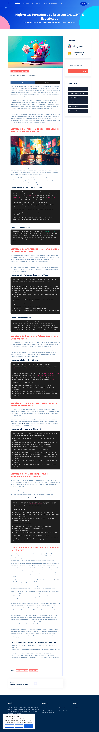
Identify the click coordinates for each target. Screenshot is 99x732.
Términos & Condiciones (49, 710)
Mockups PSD (72, 102)
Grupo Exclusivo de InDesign (78, 71)
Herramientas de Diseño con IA (20, 71)
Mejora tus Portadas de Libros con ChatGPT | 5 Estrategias (79, 46)
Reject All (19, 726)
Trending (38, 3)
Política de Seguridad (63, 710)
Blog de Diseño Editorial (34, 22)
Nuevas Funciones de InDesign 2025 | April (78, 53)
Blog (32, 3)
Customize (9, 726)
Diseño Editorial (33, 670)
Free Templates (53, 3)
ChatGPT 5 (29, 570)
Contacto (76, 707)
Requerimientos (61, 707)
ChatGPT (23, 423)
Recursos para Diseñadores (75, 110)
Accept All (28, 726)
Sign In (61, 3)
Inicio (25, 22)
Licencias (45, 709)
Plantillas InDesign (73, 106)
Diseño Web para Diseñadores (76, 89)
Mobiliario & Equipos (74, 97)
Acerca (45, 707)
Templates (25, 3)
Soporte (76, 709)
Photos (45, 3)
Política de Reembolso (63, 709)
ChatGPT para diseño (22, 670)
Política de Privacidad (48, 712)
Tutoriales (76, 710)
